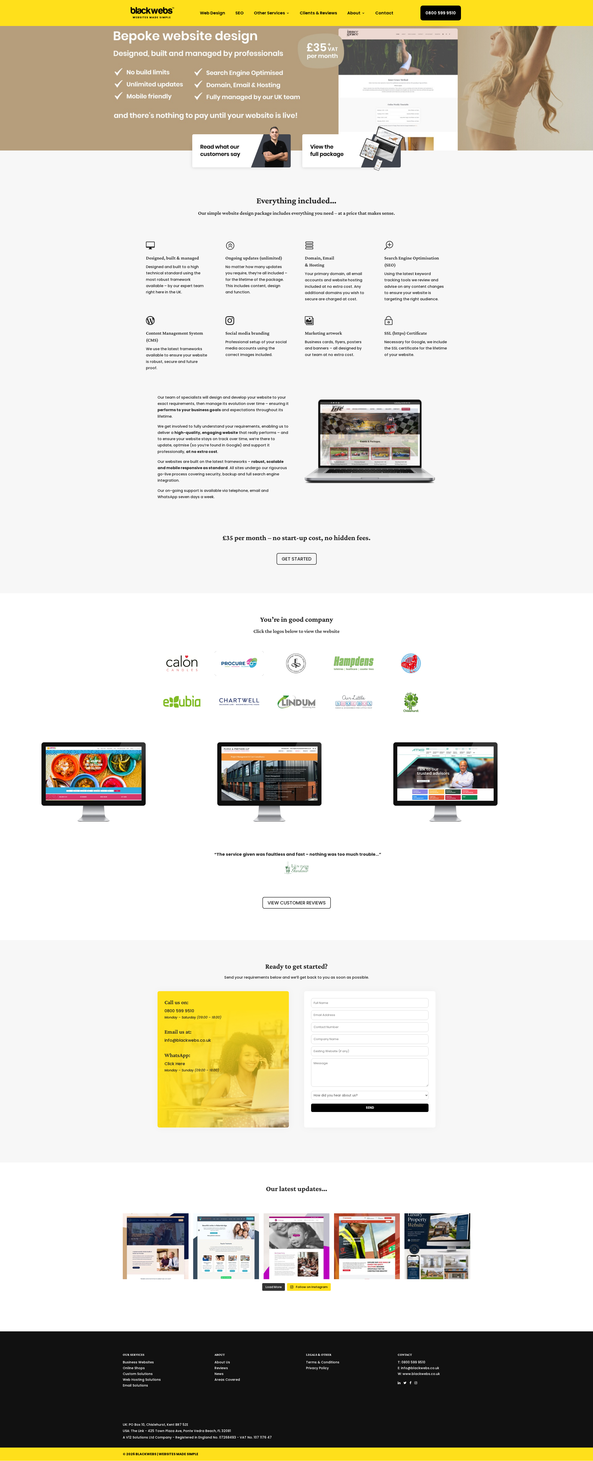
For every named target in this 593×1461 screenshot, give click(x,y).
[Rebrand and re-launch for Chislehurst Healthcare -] (156, 1246)
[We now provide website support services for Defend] (367, 1246)
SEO (239, 13)
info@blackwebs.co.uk (187, 1040)
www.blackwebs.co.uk (421, 1373)
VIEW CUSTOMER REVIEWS (297, 903)
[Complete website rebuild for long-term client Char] (437, 1246)
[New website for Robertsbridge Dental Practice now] (226, 1246)
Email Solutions (135, 1385)
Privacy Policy (317, 1368)
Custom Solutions (138, 1373)
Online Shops (134, 1368)
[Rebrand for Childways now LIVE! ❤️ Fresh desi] (296, 1246)
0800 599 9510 (441, 13)
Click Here (174, 1064)
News (219, 1373)
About (353, 13)
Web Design (212, 13)
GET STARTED (297, 559)
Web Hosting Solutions (142, 1379)
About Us (222, 1362)
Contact (384, 13)
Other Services (269, 13)
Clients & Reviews (318, 13)
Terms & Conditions (322, 1362)
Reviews (221, 1368)
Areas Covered (227, 1379)
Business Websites (138, 1362)
